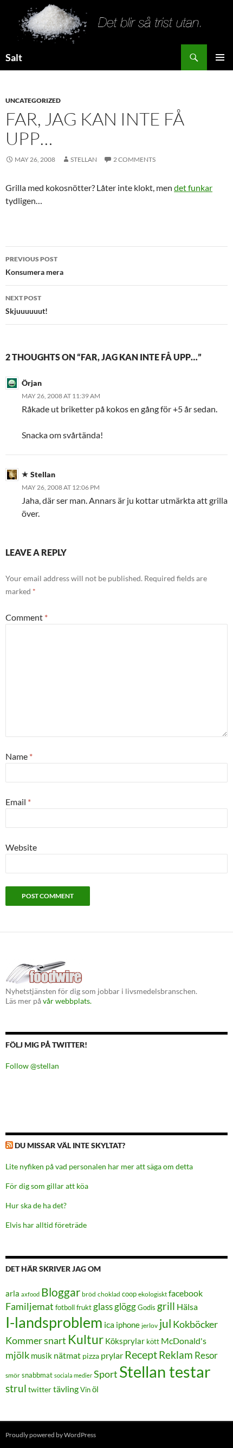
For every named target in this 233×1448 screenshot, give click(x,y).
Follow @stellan (32, 1065)
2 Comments (134, 159)
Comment (26, 617)
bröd (89, 1294)
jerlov (149, 1325)
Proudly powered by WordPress (50, 1435)
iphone (128, 1324)
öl (95, 1389)
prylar (112, 1355)
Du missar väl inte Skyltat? (70, 1145)
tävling (66, 1389)
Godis (147, 1307)
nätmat (67, 1355)
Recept (141, 1354)
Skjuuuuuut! (26, 304)
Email (18, 802)
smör (12, 1375)
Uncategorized (33, 100)
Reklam (176, 1354)
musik (41, 1355)
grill (166, 1306)
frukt (84, 1307)
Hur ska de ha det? (36, 1205)
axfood (30, 1294)
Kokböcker (195, 1324)
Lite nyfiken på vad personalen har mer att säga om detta (99, 1166)
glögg (125, 1306)
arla (12, 1293)
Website (21, 847)
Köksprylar (125, 1341)
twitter (39, 1389)
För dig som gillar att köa (46, 1185)
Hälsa (187, 1307)
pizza (90, 1355)
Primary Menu (220, 57)
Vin (85, 1390)
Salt (13, 57)
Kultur (85, 1339)
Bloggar (60, 1292)
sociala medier (73, 1375)
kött (152, 1342)
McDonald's (183, 1341)
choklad (109, 1294)
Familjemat (29, 1306)
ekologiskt (152, 1294)
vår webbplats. (67, 1000)
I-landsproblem (53, 1322)
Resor (206, 1355)
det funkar (193, 187)
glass (103, 1306)
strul (16, 1388)
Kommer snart (35, 1340)
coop (129, 1293)
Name (19, 756)
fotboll (65, 1308)
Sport (106, 1374)
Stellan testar (165, 1371)
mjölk (17, 1355)
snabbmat (37, 1375)
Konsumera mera (34, 266)
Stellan (83, 159)
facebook (186, 1293)
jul (165, 1324)
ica (109, 1324)
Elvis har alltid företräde (46, 1224)
